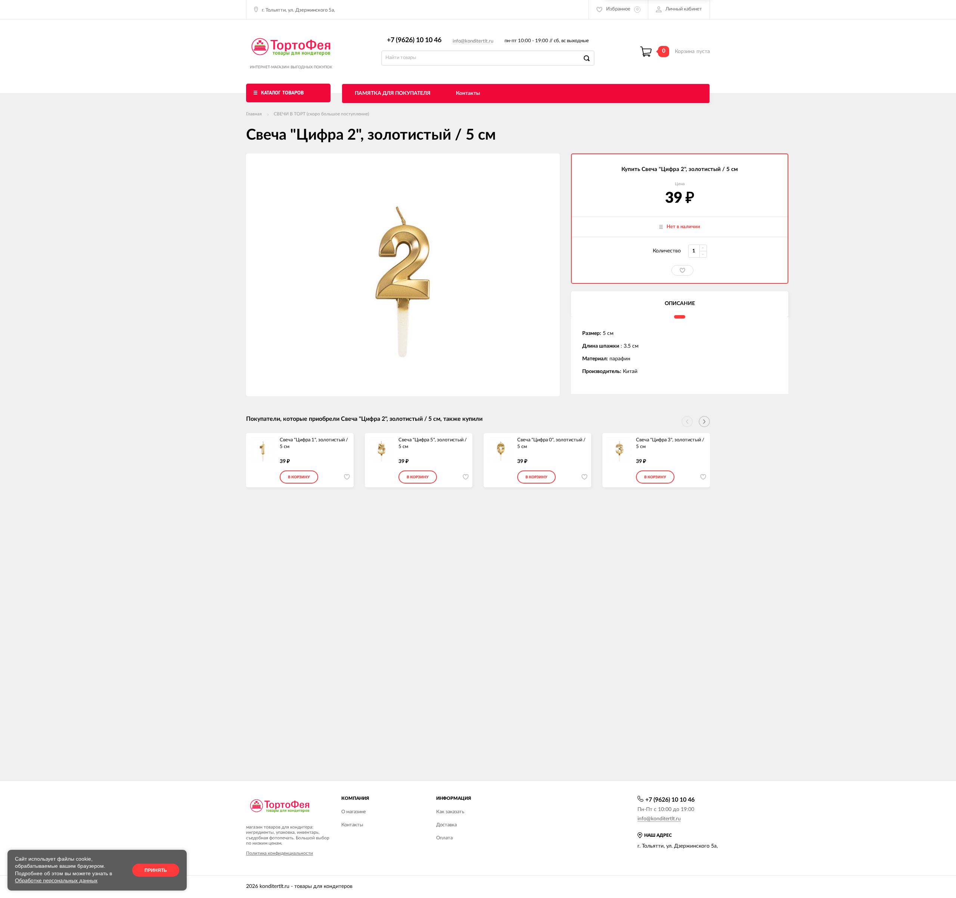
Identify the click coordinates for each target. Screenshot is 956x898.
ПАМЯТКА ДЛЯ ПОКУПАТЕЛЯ (393, 93)
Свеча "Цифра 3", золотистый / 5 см (670, 444)
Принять (156, 870)
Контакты (468, 93)
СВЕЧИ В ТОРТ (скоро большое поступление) (321, 114)
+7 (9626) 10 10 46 (414, 40)
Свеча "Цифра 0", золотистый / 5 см (551, 444)
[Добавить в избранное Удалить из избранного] (682, 270)
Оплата (444, 838)
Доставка (446, 825)
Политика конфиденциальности (279, 853)
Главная (254, 114)
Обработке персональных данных (56, 880)
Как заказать (450, 812)
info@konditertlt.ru (473, 41)
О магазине (353, 812)
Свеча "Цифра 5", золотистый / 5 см (432, 444)
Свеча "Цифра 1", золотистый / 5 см (314, 444)
